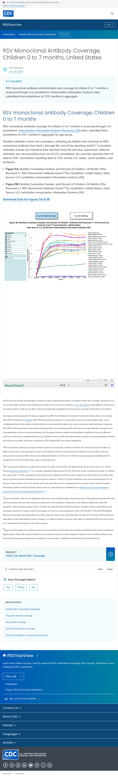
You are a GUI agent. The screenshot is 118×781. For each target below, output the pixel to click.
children (29, 420)
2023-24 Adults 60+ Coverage (20, 628)
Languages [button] (11, 734)
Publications (9, 34)
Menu (109, 25)
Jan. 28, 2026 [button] (16, 71)
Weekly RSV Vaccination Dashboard (37, 34)
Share (109, 569)
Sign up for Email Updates (22, 698)
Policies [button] (8, 725)
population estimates (19, 471)
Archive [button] (8, 742)
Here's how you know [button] (14, 5)
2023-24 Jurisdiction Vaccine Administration (27, 635)
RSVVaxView (12, 25)
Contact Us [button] (11, 708)
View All (11, 676)
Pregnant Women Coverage (19, 615)
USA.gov (19, 773)
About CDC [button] (11, 716)
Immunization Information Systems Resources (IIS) (50, 130)
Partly (21, 587)
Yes (8, 587)
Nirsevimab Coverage (16, 622)
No (33, 587)
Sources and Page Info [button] (21, 569)
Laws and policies (82, 405)
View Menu (65, 34)
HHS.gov (7, 773)
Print (100, 569)
